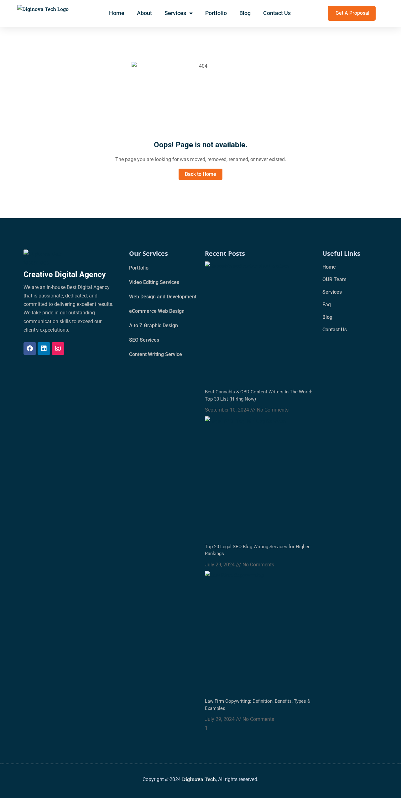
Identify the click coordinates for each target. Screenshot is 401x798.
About (144, 13)
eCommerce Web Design (157, 311)
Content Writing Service (155, 354)
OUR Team (334, 279)
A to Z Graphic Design (153, 325)
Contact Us (277, 13)
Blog (245, 13)
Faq (326, 304)
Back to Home (200, 174)
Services (175, 13)
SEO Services (144, 340)
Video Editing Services (154, 282)
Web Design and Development (162, 297)
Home (116, 13)
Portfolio (216, 13)
